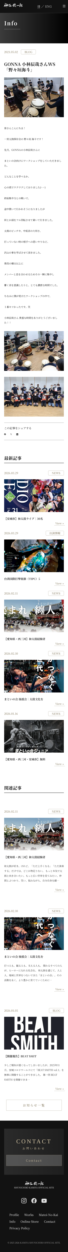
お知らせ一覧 (34, 1105)
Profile (14, 1214)
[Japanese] (40, 6)
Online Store (30, 1221)
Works (29, 1214)
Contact (34, 1160)
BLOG (28, 52)
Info (12, 1221)
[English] (47, 6)
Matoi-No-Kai (48, 1214)
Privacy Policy (19, 1228)
